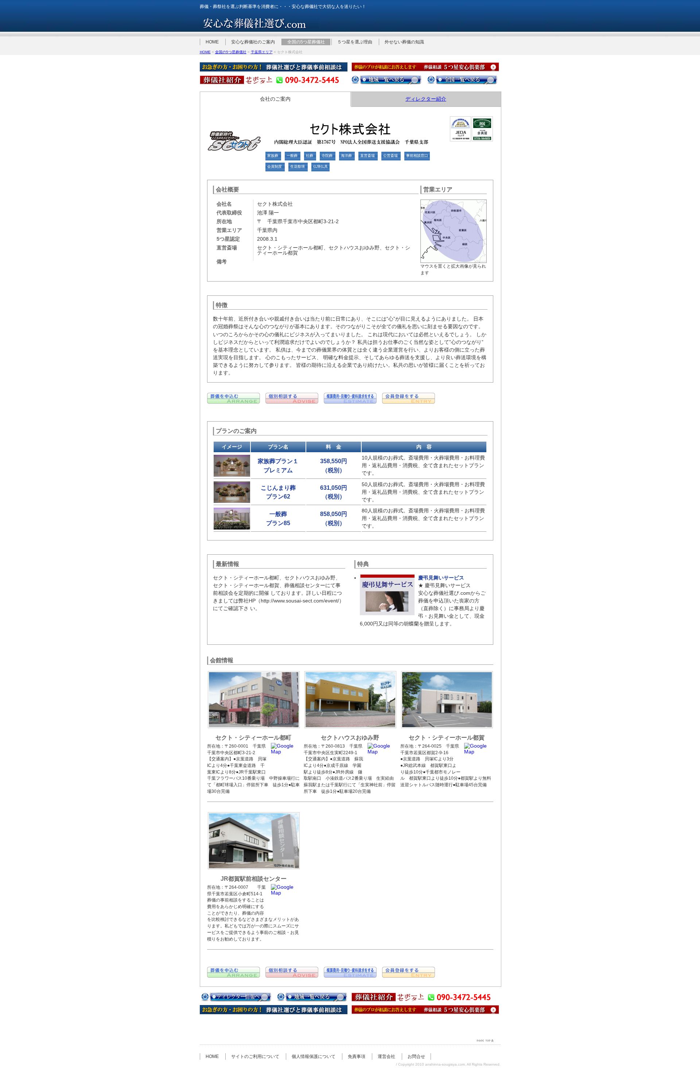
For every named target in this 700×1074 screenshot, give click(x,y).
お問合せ (416, 1056)
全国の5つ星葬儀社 (306, 41)
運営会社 (386, 1056)
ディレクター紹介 (425, 99)
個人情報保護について (313, 1056)
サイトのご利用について (255, 1056)
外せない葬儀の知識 (404, 41)
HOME (212, 41)
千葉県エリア (262, 52)
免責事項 (356, 1056)
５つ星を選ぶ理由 (354, 41)
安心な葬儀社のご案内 (253, 41)
